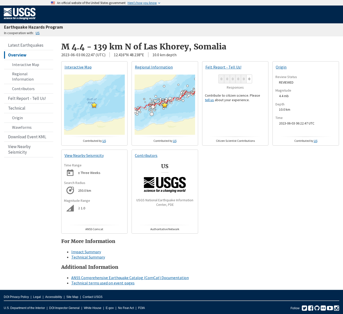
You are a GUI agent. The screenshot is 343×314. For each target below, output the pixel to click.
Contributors (23, 88)
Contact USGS (92, 297)
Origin (17, 117)
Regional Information (23, 76)
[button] (94, 105)
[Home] (20, 20)
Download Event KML (27, 137)
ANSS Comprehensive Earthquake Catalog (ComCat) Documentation (130, 277)
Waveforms (22, 127)
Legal (37, 297)
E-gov (110, 308)
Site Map (72, 297)
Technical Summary (88, 257)
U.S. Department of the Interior (24, 308)
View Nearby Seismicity (19, 149)
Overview (17, 55)
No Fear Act (126, 308)
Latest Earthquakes (25, 45)
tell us (209, 100)
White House (92, 308)
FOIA (141, 308)
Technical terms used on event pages (103, 282)
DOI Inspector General (64, 308)
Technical (16, 108)
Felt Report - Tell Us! (27, 98)
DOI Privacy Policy (16, 297)
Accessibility (53, 297)
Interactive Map (25, 64)
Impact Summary (86, 251)
